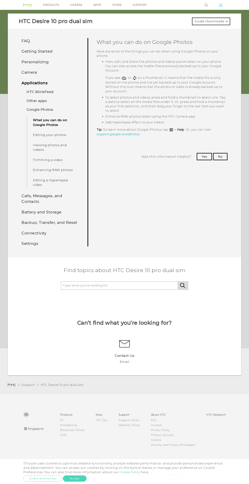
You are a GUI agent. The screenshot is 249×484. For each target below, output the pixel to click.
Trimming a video (48, 160)
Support (28, 385)
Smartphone (68, 425)
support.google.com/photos (118, 134)
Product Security (162, 435)
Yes (204, 156)
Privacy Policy (160, 430)
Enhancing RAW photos (53, 170)
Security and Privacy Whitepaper (173, 445)
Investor (156, 425)
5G (62, 420)
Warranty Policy (129, 425)
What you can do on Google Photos (50, 122)
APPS (97, 5)
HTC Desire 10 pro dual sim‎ (62, 385)
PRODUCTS (51, 5)
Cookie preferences (42, 478)
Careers (156, 440)
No (220, 156)
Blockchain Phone (72, 430)
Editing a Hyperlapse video (50, 182)
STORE (117, 5)
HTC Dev (102, 420)
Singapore (36, 428)
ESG (154, 420)
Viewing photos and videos (50, 147)
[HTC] (27, 5)
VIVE (63, 435)
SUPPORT (140, 5)
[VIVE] (221, 5)
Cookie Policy (129, 472)
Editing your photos (49, 135)
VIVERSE (76, 5)
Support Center (129, 420)
